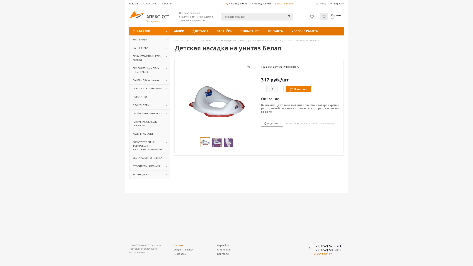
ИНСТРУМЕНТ (141, 39)
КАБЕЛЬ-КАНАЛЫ (143, 133)
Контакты (275, 31)
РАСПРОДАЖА (141, 174)
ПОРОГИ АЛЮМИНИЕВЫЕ (147, 88)
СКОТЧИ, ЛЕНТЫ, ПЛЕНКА (147, 157)
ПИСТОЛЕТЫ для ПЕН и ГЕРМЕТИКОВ (146, 70)
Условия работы (305, 31)
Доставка (200, 31)
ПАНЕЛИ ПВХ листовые (146, 80)
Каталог (144, 31)
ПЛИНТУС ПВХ (141, 105)
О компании (249, 31)
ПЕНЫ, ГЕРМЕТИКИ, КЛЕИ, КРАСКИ (147, 58)
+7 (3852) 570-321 (238, 3)
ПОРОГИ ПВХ (140, 97)
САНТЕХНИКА (140, 48)
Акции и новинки (183, 249)
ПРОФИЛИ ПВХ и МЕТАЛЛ (147, 113)
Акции (179, 31)
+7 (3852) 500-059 (261, 3)
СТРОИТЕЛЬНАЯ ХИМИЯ (147, 166)
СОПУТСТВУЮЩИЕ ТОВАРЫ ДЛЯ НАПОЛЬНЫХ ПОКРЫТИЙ (147, 146)
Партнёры (224, 31)
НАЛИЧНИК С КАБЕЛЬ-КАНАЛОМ (145, 123)
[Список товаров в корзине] (331, 19)
